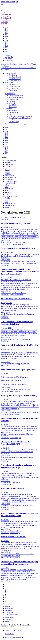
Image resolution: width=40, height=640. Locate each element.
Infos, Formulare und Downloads (20, 118)
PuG (6, 200)
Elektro (7, 172)
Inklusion (8, 185)
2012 (6, 51)
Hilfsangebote (13, 112)
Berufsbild (12, 105)
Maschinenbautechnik (16, 97)
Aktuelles (4, 23)
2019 (6, 38)
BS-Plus (7, 166)
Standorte (12, 84)
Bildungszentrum (6, 14)
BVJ (6, 168)
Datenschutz (9, 60)
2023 (6, 31)
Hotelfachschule (6, 20)
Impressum (8, 59)
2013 (6, 49)
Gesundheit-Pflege (11, 181)
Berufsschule (5, 16)
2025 (6, 129)
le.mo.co (7, 190)
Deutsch (7, 170)
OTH (6, 194)
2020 (6, 36)
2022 (6, 33)
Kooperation (9, 189)
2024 (6, 29)
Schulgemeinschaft (15, 77)
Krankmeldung (14, 122)
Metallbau (8, 192)
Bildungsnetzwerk (15, 81)
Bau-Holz (8, 162)
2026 (6, 27)
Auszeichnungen (10, 161)
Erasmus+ (8, 174)
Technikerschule (6, 18)
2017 (6, 42)
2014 (6, 48)
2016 (6, 44)
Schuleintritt (13, 110)
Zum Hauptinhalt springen (9, 2)
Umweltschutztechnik (16, 95)
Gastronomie (9, 179)
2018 (6, 40)
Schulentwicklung (15, 79)
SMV (11, 114)
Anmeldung (13, 90)
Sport (6, 202)
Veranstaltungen (10, 205)
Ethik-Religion (9, 175)
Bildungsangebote (15, 86)
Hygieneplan (9, 57)
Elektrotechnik (13, 99)
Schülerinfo (4, 22)
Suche (7, 621)
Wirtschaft (8, 207)
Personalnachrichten (11, 196)
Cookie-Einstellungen (12, 614)
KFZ (6, 187)
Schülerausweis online (16, 120)
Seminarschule (13, 88)
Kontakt (7, 55)
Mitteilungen (9, 618)
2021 (6, 34)
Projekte (7, 198)
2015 (6, 46)
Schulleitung (13, 75)
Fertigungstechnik (11, 177)
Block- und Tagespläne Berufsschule (21, 116)
